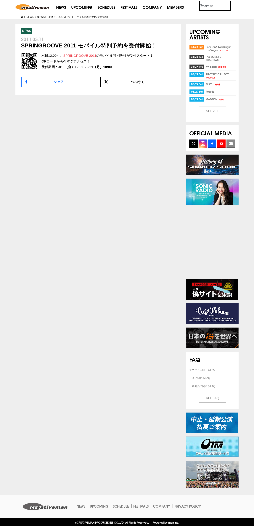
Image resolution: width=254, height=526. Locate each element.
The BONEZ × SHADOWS (213, 58)
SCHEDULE (106, 7)
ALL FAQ (212, 398)
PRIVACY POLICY (187, 506)
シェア (59, 82)
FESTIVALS (128, 7)
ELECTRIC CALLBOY (217, 75)
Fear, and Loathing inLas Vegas (218, 48)
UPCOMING (81, 7)
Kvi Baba (216, 67)
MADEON (215, 99)
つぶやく (137, 82)
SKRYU (213, 84)
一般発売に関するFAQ (202, 386)
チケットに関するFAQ (202, 369)
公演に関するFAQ (199, 377)
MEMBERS (175, 7)
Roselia (210, 91)
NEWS (61, 7)
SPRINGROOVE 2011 (79, 55)
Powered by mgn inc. (166, 522)
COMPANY (152, 7)
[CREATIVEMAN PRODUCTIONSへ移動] (22, 16)
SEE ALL (212, 111)
